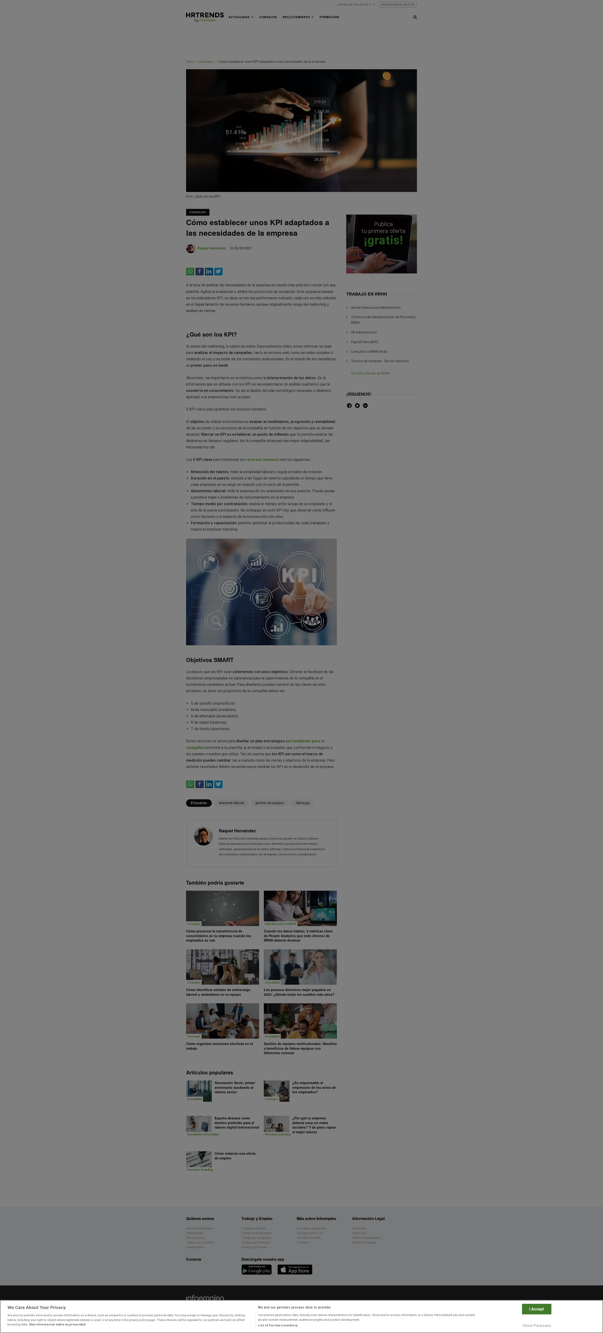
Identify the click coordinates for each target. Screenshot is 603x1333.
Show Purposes (536, 1325)
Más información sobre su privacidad (57, 1324)
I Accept (536, 1309)
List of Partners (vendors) (278, 1325)
